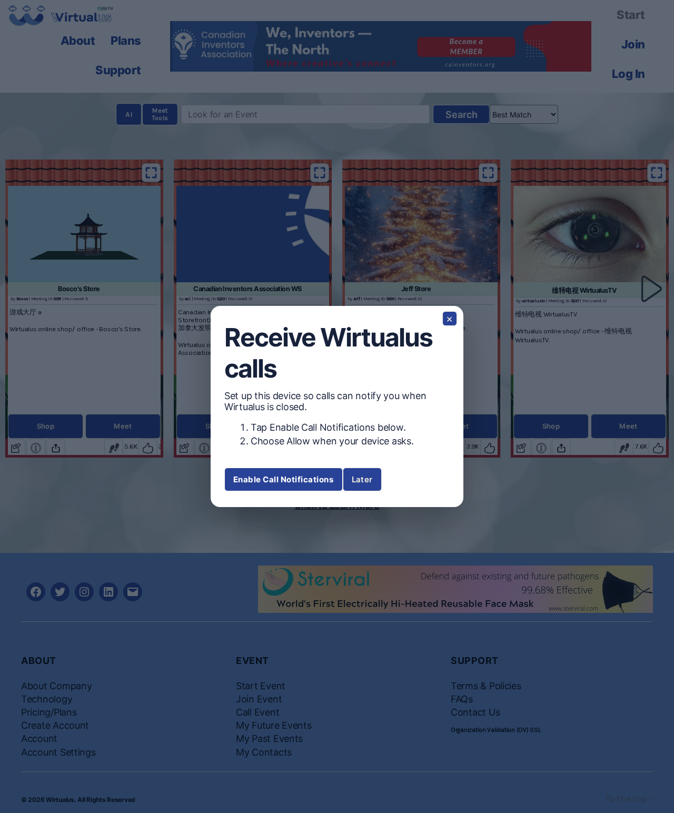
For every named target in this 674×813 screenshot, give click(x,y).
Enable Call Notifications (283, 479)
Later (362, 479)
